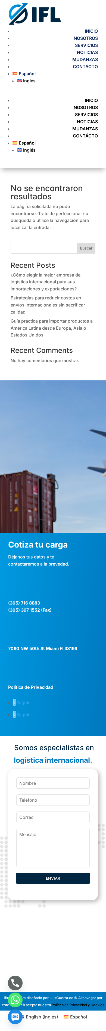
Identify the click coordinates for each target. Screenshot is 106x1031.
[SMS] (15, 1016)
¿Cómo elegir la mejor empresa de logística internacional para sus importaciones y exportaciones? (45, 281)
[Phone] (15, 983)
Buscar (86, 248)
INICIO (91, 31)
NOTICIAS (87, 52)
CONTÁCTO (85, 66)
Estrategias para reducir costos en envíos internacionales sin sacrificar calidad (48, 304)
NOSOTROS (86, 38)
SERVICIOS (86, 45)
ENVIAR (53, 878)
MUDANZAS (85, 59)
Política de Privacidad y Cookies (78, 1005)
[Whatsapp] (15, 1000)
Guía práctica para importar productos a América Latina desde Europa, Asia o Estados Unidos (52, 328)
